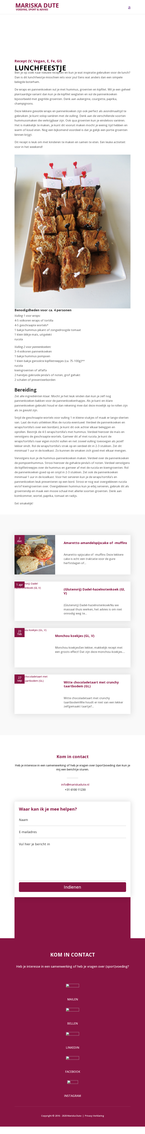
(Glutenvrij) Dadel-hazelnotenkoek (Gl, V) (94, 591)
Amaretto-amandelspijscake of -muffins (95, 543)
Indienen (72, 887)
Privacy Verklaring (94, 1115)
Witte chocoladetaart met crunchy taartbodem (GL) (91, 684)
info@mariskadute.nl (75, 784)
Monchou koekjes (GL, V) (74, 636)
